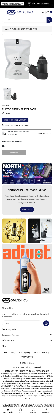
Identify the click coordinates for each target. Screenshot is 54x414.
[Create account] (43, 12)
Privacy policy (24, 352)
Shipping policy (27, 356)
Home (6, 29)
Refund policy (10, 352)
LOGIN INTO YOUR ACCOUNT (15, 120)
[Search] (49, 20)
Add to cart (14, 153)
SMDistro (30, 363)
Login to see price (44, 133)
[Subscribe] (46, 323)
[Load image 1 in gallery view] (10, 93)
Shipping (5, 125)
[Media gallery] (14, 231)
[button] (4, 12)
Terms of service (40, 352)
